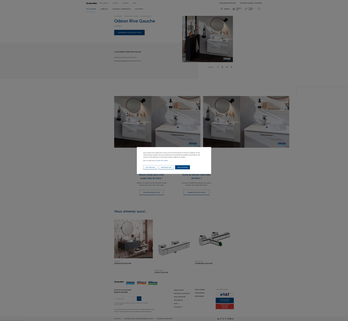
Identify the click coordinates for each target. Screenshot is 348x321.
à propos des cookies (161, 160)
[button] (182, 167)
